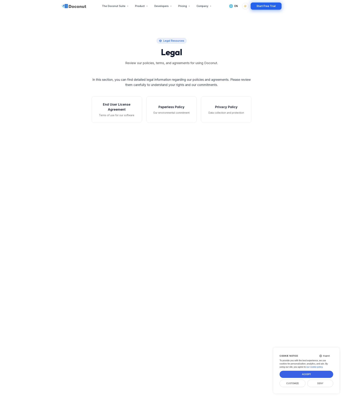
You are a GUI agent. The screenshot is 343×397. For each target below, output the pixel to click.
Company (204, 6)
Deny (320, 383)
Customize (292, 383)
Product (141, 6)
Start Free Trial (266, 6)
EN (233, 6)
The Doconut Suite (115, 6)
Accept (306, 374)
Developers (163, 6)
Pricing (184, 6)
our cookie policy (314, 367)
